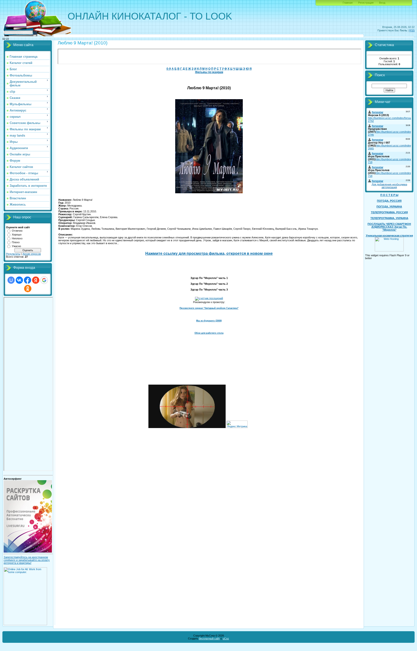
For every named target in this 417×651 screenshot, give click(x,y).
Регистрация (366, 2)
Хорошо (16, 234)
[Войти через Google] (44, 280)
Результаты (13, 253)
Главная (348, 2)
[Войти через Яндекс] (35, 280)
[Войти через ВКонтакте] (19, 280)
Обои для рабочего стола (209, 333)
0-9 (169, 68)
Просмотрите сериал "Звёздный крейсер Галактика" (209, 308)
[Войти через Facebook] (27, 280)
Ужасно (16, 246)
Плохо (16, 242)
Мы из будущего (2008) (209, 320)
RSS (412, 30)
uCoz (226, 638)
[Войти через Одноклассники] (27, 288)
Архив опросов (31, 253)
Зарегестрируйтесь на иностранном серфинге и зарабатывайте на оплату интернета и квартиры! (27, 560)
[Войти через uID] (11, 280)
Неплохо (17, 238)
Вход (382, 2)
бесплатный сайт (209, 638)
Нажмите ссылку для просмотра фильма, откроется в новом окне (209, 253)
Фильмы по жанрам (209, 72)
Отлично (17, 230)
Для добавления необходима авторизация (389, 186)
